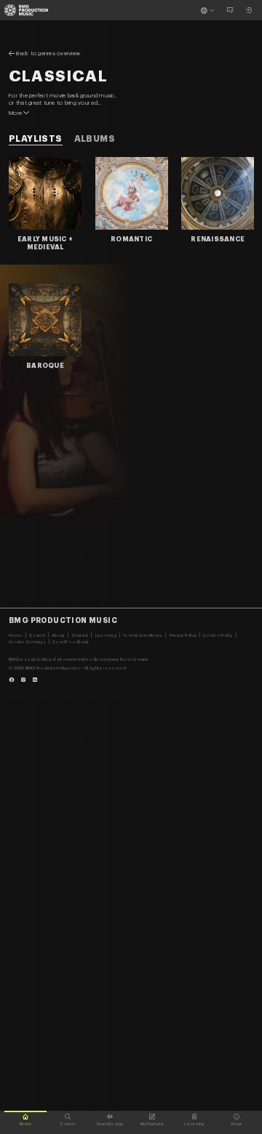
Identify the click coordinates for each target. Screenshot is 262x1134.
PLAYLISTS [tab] (36, 138)
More (15, 113)
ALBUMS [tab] (94, 138)
